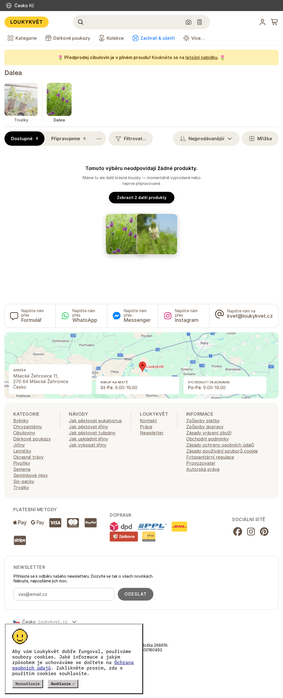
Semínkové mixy (30, 475)
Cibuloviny (24, 433)
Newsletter (152, 433)
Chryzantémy (27, 426)
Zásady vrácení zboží (208, 433)
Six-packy (23, 481)
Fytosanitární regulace (210, 457)
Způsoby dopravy (205, 426)
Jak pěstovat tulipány (92, 433)
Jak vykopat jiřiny (87, 445)
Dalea (13, 73)
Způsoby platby (203, 420)
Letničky (22, 451)
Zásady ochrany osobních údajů (220, 445)
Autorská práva (202, 469)
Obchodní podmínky (207, 439)
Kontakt (148, 420)
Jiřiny (19, 445)
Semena (21, 469)
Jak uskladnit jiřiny (88, 439)
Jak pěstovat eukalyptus (95, 420)
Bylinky (20, 420)
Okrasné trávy (28, 457)
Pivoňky (21, 463)
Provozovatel (200, 463)
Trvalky (21, 487)
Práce (146, 426)
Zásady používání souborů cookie (222, 451)
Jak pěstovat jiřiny (88, 426)
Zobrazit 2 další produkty (141, 197)
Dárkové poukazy (32, 439)
